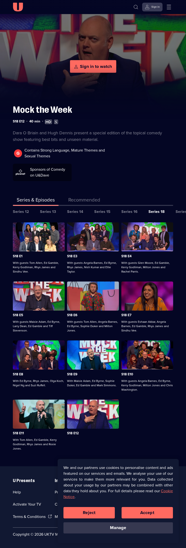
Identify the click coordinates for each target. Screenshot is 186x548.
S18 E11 (18, 433)
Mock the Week (42, 110)
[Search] (136, 7)
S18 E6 (72, 315)
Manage (118, 527)
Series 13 (48, 211)
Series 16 (129, 211)
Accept (147, 512)
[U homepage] (18, 7)
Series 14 (75, 211)
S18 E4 (126, 256)
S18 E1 (18, 256)
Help (17, 492)
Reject (89, 512)
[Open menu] (168, 7)
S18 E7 (126, 315)
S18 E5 (18, 315)
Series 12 (21, 211)
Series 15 (102, 211)
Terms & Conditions (29, 516)
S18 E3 (72, 256)
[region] (118, 501)
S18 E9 (72, 374)
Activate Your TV (27, 504)
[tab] (84, 201)
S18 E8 (18, 374)
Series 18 (156, 211)
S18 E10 (127, 374)
